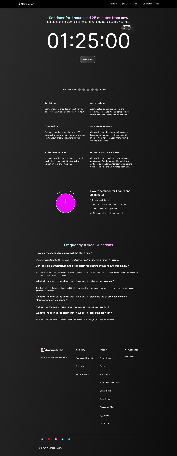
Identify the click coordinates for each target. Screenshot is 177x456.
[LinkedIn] (42, 439)
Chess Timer (105, 391)
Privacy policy (82, 374)
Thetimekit (130, 356)
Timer (136, 4)
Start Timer (88, 59)
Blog (157, 4)
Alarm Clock (125, 4)
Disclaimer (81, 366)
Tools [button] (112, 4)
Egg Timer (104, 415)
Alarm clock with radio (110, 382)
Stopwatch (147, 4)
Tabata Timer (106, 423)
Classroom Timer (107, 407)
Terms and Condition (85, 358)
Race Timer (105, 399)
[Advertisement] (12, 58)
